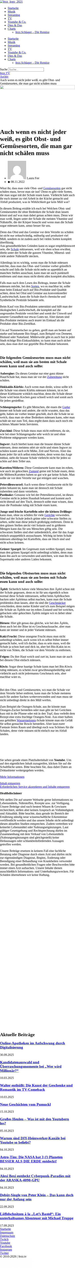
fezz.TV (5, 73)
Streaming (14, 15)
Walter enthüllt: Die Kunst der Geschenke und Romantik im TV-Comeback (36, 1087)
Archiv (4, 76)
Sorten (35, 286)
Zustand (34, 471)
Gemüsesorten (52, 188)
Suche (4, 69)
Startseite (13, 8)
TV (10, 18)
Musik (11, 11)
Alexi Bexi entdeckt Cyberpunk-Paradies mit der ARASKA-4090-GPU (35, 1178)
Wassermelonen (26, 720)
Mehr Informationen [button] (12, 776)
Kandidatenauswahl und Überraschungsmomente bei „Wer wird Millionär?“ (31, 1066)
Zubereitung (54, 377)
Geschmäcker (57, 602)
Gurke (66, 407)
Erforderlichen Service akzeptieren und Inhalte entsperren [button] (35, 786)
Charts (12, 28)
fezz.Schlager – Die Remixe (32, 32)
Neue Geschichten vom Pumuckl (25, 1104)
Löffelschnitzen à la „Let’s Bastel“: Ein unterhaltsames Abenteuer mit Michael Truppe (36, 1216)
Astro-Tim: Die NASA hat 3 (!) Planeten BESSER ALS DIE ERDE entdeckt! (31, 1159)
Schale (15, 249)
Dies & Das (15, 25)
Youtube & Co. (17, 21)
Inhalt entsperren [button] (10, 783)
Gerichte (49, 515)
